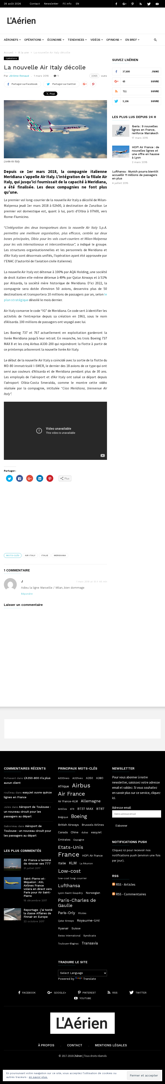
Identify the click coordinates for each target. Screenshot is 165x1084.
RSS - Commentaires (131, 894)
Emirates (64, 839)
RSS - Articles (125, 884)
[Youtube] (157, 4)
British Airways (68, 824)
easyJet (96, 832)
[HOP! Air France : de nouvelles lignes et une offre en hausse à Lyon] (120, 152)
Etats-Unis (70, 847)
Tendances (76, 39)
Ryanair (63, 928)
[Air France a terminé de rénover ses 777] (12, 864)
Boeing (79, 816)
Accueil (8, 52)
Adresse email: (121, 808)
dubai (84, 832)
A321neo (77, 778)
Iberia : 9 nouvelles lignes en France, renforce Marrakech (145, 130)
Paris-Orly (66, 913)
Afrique (63, 786)
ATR (72, 809)
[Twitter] (149, 4)
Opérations (32, 39)
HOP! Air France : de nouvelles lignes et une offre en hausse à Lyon (145, 152)
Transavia (90, 943)
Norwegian (93, 892)
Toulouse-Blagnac (68, 943)
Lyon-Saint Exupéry (70, 892)
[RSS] (141, 4)
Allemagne (91, 801)
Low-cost (69, 871)
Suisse (76, 928)
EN (77, 3)
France (68, 854)
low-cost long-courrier (72, 878)
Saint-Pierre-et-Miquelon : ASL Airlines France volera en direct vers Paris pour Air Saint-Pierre (38, 887)
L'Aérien (77, 1056)
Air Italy (30, 555)
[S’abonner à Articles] (113, 884)
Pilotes (82, 913)
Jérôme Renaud (19, 75)
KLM (73, 863)
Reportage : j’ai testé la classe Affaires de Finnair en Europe (38, 913)
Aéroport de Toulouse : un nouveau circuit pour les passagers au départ (27, 811)
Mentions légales (111, 1045)
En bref (131, 39)
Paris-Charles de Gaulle (77, 903)
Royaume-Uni (88, 920)
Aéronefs (11, 39)
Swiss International (69, 935)
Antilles (62, 808)
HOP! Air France (92, 855)
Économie (54, 39)
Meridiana (60, 555)
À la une (23, 52)
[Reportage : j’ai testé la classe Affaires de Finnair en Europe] (12, 914)
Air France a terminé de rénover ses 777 (37, 861)
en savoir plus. (38, 1077)
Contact (35, 3)
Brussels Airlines (93, 824)
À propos (46, 1045)
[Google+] (124, 4)
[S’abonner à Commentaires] (113, 894)
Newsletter (51, 3)
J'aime (155, 71)
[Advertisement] (102, 17)
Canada (63, 832)
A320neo (63, 778)
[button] (155, 39)
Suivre (155, 81)
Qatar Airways (66, 920)
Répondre (27, 594)
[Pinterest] (132, 4)
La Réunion (86, 863)
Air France (71, 793)
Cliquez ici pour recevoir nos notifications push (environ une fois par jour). (136, 855)
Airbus (81, 785)
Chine (74, 832)
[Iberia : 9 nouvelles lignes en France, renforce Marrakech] (120, 131)
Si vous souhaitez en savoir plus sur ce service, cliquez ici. (136, 792)
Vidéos (95, 39)
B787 (100, 809)
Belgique (63, 817)
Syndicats (89, 935)
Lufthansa (69, 885)
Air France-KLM (68, 801)
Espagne (78, 839)
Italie (44, 555)
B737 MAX (85, 809)
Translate (89, 978)
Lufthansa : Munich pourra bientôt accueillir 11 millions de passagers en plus (135, 175)
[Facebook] (116, 4)
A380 (99, 778)
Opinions (112, 39)
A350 (89, 778)
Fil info (67, 3)
